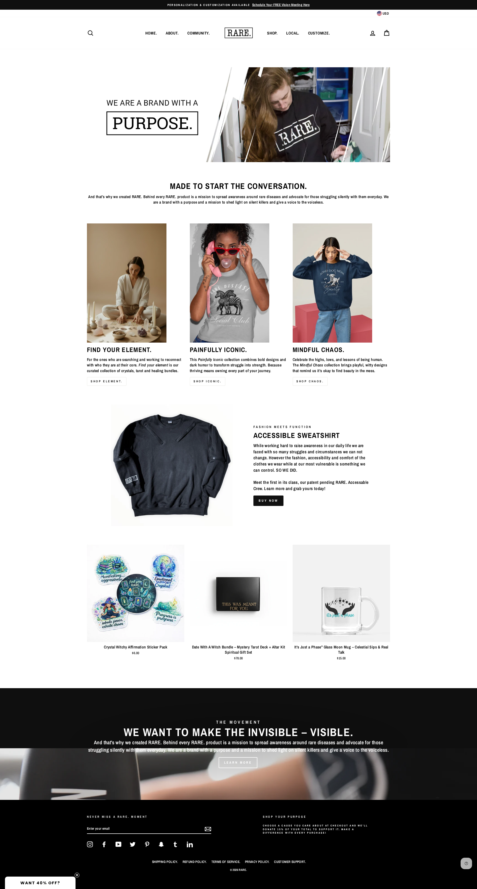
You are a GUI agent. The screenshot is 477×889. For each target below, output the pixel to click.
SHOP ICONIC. (208, 381)
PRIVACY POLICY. (257, 861)
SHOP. (272, 33)
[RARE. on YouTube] (118, 844)
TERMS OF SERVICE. (225, 861)
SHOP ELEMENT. (107, 381)
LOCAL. (292, 33)
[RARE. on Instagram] (90, 844)
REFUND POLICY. (195, 861)
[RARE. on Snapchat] (161, 844)
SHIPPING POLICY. (165, 861)
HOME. (151, 33)
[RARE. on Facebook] (104, 844)
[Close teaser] (77, 875)
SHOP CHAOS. (310, 381)
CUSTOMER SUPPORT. (290, 861)
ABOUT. (172, 33)
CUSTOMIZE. (319, 33)
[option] (238, 4)
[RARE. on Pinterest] (147, 844)
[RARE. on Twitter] (133, 844)
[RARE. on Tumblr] (175, 844)
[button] (40, 883)
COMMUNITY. (198, 33)
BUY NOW (268, 500)
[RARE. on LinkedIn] (190, 844)
